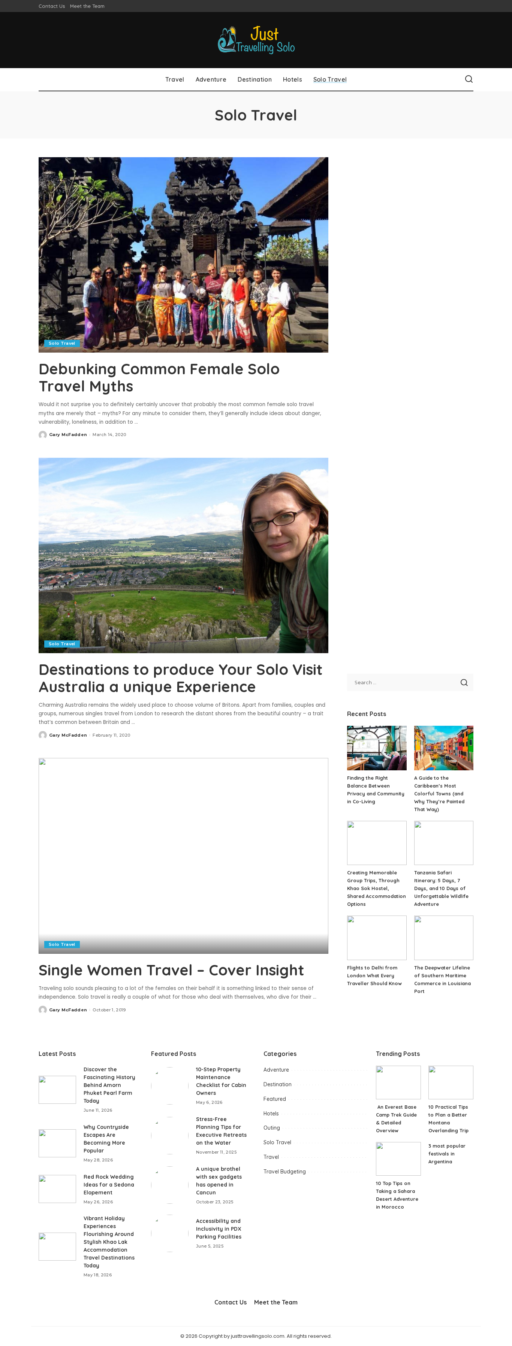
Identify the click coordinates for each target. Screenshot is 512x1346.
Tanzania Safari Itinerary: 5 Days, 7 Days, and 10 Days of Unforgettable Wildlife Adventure (441, 888)
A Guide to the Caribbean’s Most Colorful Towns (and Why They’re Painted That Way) (439, 793)
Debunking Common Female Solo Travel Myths (159, 377)
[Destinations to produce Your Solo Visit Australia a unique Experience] (183, 555)
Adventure (276, 1069)
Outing (271, 1127)
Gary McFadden (68, 434)
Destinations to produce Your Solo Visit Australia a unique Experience (181, 678)
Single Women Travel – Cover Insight (171, 969)
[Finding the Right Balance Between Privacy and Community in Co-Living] (376, 748)
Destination (277, 1084)
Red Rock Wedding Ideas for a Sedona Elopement (109, 1184)
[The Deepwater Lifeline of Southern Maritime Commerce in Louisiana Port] (443, 938)
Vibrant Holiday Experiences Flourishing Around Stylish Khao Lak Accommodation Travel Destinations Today (109, 1242)
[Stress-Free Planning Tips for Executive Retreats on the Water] (170, 1135)
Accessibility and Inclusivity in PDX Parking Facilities (218, 1229)
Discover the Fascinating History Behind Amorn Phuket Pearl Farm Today (109, 1085)
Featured (274, 1099)
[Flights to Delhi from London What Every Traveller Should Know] (376, 938)
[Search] (468, 79)
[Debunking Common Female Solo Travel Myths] (183, 255)
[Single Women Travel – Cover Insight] (183, 855)
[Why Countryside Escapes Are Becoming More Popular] (57, 1143)
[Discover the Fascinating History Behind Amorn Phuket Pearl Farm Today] (57, 1090)
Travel (271, 1157)
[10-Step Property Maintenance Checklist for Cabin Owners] (170, 1086)
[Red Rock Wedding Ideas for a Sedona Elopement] (57, 1189)
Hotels (271, 1113)
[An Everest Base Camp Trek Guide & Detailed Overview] (398, 1082)
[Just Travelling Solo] (256, 40)
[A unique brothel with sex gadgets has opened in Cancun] (170, 1185)
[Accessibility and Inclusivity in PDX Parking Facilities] (170, 1233)
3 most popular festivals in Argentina (447, 1153)
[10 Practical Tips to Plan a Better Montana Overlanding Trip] (450, 1082)
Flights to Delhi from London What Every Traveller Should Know (374, 975)
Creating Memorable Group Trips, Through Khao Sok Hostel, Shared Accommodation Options (376, 888)
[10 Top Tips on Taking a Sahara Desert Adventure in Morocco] (398, 1159)
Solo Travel (62, 343)
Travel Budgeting (284, 1171)
